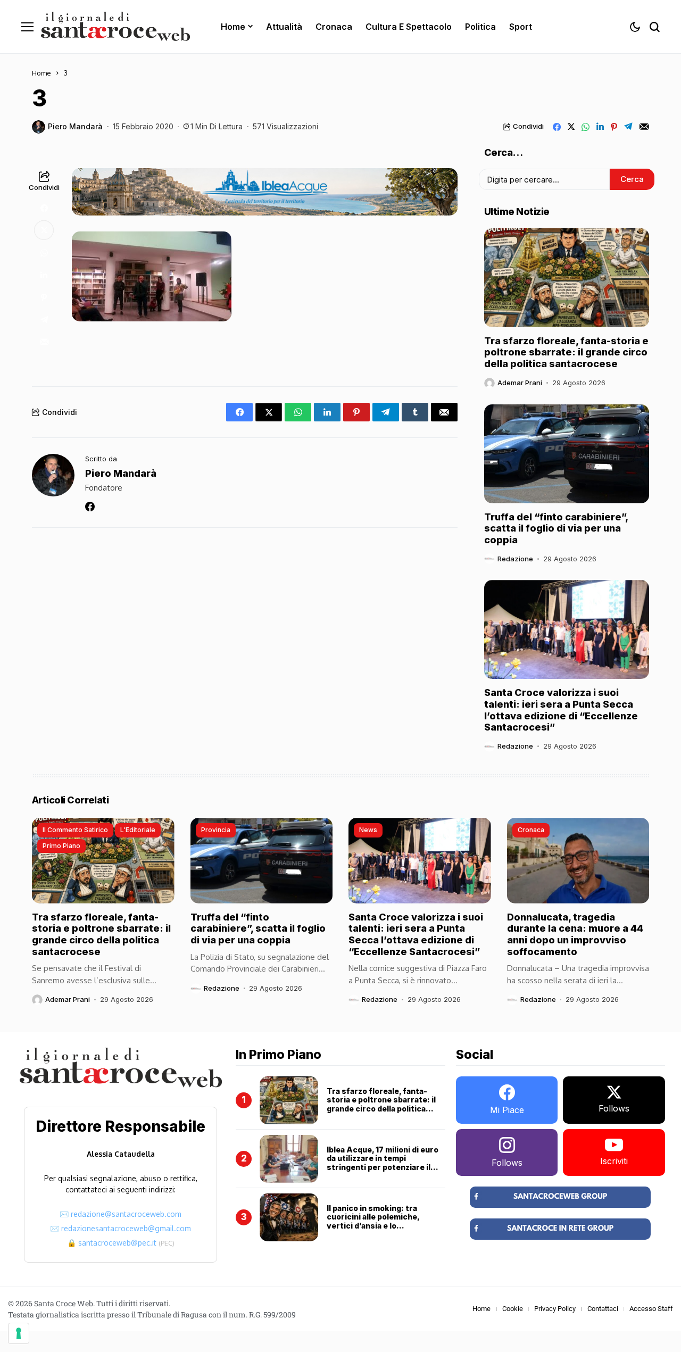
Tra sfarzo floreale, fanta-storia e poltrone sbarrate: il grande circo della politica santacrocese (566, 352)
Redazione (515, 559)
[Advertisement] (264, 351)
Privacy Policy (555, 1309)
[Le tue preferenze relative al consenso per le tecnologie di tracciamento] (19, 1333)
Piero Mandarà (75, 126)
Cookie (512, 1309)
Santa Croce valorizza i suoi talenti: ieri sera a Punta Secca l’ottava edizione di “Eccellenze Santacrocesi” (561, 710)
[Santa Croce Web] (115, 27)
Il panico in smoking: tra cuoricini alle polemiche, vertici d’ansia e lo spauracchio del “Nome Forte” (385, 1221)
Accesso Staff (651, 1309)
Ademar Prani (519, 383)
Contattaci (602, 1309)
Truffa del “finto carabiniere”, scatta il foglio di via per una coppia (556, 528)
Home (41, 73)
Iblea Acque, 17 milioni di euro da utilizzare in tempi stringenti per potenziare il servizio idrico (382, 1163)
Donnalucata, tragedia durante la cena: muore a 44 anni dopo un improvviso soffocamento (575, 934)
